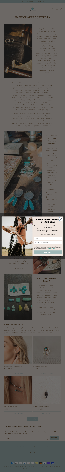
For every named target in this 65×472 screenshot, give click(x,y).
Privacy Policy (50, 248)
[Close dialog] (61, 219)
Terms (54, 248)
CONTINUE (48, 252)
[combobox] (36, 242)
